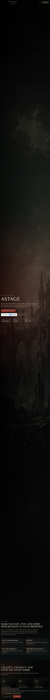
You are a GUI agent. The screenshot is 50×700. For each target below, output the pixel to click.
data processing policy (9, 693)
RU (12, 3)
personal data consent (17, 693)
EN (14, 3)
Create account (9, 310)
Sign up (45, 2)
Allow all (17, 696)
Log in (40, 2)
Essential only (7, 696)
